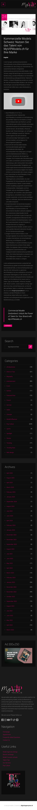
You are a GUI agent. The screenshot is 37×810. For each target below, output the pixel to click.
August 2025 (10, 478)
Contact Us (6, 740)
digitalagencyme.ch (27, 805)
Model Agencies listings (10, 752)
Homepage (6, 732)
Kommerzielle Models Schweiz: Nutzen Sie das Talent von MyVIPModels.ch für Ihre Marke (17, 45)
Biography (10, 376)
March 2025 (10, 487)
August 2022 (10, 606)
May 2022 (10, 620)
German (8, 325)
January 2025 (11, 497)
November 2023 (11, 539)
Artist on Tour (11, 372)
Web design (10, 452)
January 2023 (11, 582)
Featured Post (11, 395)
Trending (9, 443)
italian (8, 410)
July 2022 (9, 611)
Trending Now (11, 448)
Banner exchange (8, 754)
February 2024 (11, 525)
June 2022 (10, 615)
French (9, 400)
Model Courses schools (10, 757)
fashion (9, 391)
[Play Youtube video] (18, 101)
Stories (9, 438)
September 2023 (12, 544)
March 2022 (10, 630)
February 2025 (11, 492)
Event (8, 386)
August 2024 (10, 506)
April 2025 (10, 482)
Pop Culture (10, 424)
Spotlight (9, 433)
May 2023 (10, 563)
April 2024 (10, 520)
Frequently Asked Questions (11, 737)
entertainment (11, 381)
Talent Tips (6, 760)
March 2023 (10, 573)
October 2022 (11, 596)
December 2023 (11, 535)
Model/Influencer (12, 419)
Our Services (7, 763)
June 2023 (10, 558)
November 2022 (11, 592)
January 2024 (11, 530)
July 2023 (9, 554)
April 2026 (10, 473)
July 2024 (9, 511)
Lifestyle (9, 414)
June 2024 (10, 516)
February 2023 (11, 577)
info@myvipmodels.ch (18, 290)
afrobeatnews (11, 367)
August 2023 (10, 549)
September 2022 (12, 601)
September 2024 (12, 501)
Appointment (7, 734)
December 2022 (11, 587)
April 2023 (10, 568)
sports (9, 429)
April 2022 (10, 625)
